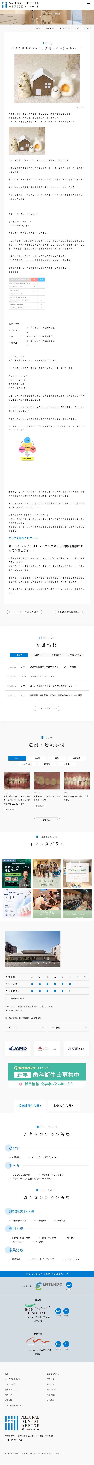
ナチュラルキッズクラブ (53, 1175)
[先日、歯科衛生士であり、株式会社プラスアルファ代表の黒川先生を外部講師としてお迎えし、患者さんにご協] (47, 903)
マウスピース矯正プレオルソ (45, 1157)
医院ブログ (56, 655)
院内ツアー (9, 1395)
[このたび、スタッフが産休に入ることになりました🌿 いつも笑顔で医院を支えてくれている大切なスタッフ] (47, 873)
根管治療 (76, 758)
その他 (67, 764)
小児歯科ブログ (74, 655)
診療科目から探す (30, 1105)
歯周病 (47, 764)
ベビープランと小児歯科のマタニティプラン (32, 1179)
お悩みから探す (63, 1105)
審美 (57, 758)
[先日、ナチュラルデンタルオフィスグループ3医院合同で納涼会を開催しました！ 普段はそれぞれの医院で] (77, 903)
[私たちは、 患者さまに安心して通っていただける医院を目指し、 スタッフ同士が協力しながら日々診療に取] (77, 873)
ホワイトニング (72, 1259)
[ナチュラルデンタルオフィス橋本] (39, 4)
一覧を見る (46, 820)
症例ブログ (51, 1395)
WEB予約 (56, 1028)
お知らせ (37, 655)
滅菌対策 (8, 1400)
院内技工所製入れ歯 (21, 1238)
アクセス (13, 1028)
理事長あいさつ (11, 1390)
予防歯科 (40, 1242)
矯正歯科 (71, 1238)
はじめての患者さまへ (13, 1379)
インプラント (27, 764)
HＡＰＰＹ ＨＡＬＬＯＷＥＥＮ (26, 612)
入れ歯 (37, 758)
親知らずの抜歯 (49, 1238)
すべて (19, 655)
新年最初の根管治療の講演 (68, 612)
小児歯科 (16, 1157)
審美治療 (16, 1259)
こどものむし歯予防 (21, 1175)
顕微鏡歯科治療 (19, 1221)
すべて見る (46, 708)
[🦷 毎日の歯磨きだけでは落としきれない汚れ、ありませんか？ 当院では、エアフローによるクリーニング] (16, 903)
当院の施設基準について (14, 1405)
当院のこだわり (53, 1374)
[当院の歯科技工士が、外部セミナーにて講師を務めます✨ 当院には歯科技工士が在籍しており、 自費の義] (16, 873)
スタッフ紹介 (10, 1384)
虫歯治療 (42, 1221)
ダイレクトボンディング (43, 1259)
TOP (6, 1374)
